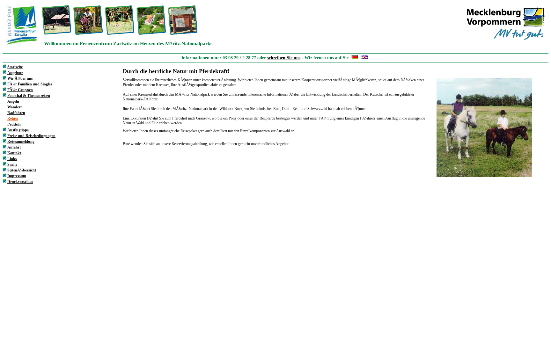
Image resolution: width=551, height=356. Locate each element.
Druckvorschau (20, 181)
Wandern (15, 107)
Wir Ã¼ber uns (20, 78)
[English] (365, 57)
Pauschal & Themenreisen (28, 95)
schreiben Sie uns (283, 57)
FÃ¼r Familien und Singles (29, 84)
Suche (12, 164)
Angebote (15, 72)
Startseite (15, 67)
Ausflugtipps (18, 130)
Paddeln (14, 124)
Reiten (12, 118)
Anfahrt (14, 147)
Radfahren (16, 113)
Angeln (13, 101)
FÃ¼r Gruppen (20, 90)
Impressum (16, 176)
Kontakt (14, 153)
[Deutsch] (355, 57)
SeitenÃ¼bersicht (21, 170)
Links (12, 158)
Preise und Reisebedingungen (31, 136)
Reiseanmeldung (20, 141)
